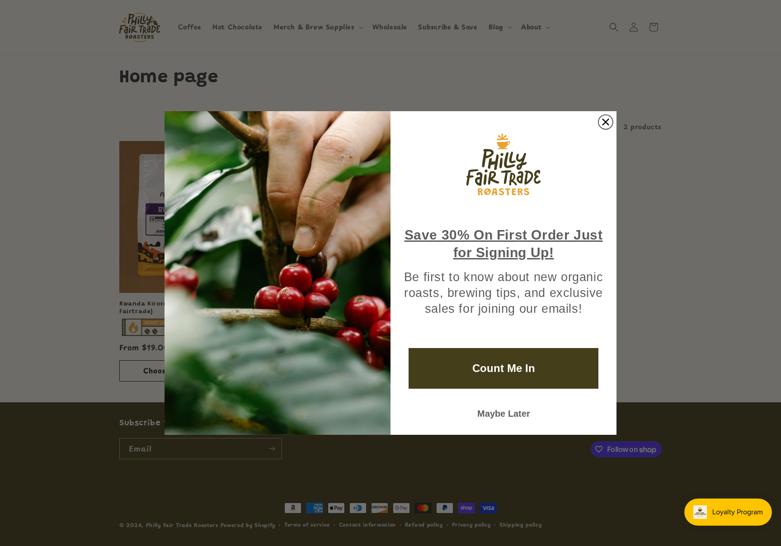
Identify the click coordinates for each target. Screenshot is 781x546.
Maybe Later (503, 414)
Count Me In (503, 368)
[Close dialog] (605, 122)
